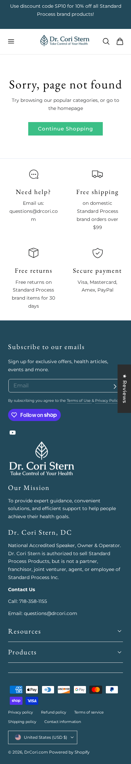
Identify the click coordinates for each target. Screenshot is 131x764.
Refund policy (53, 712)
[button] (11, 41)
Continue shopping (65, 128)
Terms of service (89, 712)
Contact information (62, 721)
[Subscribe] (115, 387)
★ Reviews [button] (125, 389)
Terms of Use (79, 400)
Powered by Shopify (69, 752)
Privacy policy (20, 712)
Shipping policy (22, 721)
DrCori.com (36, 752)
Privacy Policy (107, 400)
